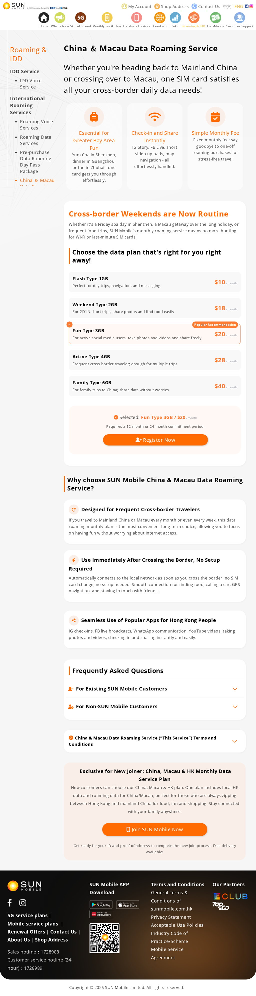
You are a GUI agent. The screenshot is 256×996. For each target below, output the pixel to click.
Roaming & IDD (28, 54)
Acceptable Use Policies (177, 925)
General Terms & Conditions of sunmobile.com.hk (171, 901)
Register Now (159, 439)
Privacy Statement (171, 917)
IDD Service (25, 71)
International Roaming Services (27, 105)
